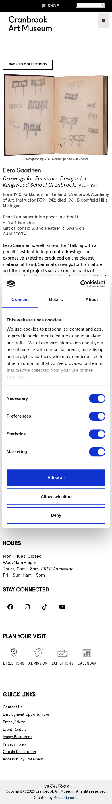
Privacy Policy (15, 744)
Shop (50, 5)
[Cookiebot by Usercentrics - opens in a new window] (80, 284)
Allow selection (56, 496)
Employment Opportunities (26, 715)
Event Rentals (14, 730)
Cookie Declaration (19, 752)
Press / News (14, 722)
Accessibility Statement (23, 759)
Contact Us (12, 707)
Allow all (56, 477)
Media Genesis (65, 798)
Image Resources (17, 737)
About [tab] (92, 299)
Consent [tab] (20, 299)
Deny (56, 515)
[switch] (97, 416)
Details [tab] (56, 299)
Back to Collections (28, 64)
